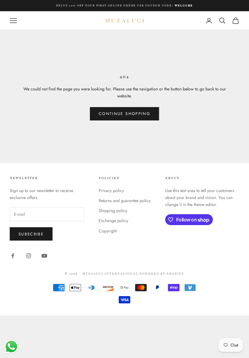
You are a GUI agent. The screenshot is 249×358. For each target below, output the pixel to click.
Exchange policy (113, 221)
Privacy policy (111, 190)
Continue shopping (124, 114)
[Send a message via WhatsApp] (11, 346)
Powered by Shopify (161, 273)
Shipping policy (113, 211)
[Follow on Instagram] (29, 256)
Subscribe (31, 234)
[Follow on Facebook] (13, 256)
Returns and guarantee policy (125, 201)
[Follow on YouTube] (44, 256)
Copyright (108, 231)
